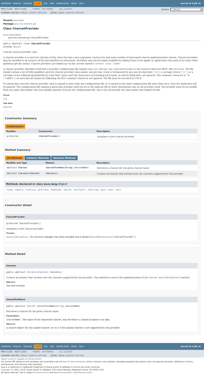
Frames (36, 9)
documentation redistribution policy (75, 372)
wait (103, 189)
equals (19, 189)
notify (67, 189)
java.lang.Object (12, 34)
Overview (6, 3)
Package (27, 3)
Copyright (6, 370)
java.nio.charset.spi (25, 23)
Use (46, 3)
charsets (51, 173)
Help (81, 3)
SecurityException (17, 237)
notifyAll (79, 189)
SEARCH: (165, 9)
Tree (52, 3)
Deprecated (62, 3)
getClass (43, 189)
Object (17, 46)
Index (74, 3)
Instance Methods (37, 158)
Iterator (23, 173)
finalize (30, 189)
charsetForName (54, 167)
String (68, 167)
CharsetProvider (48, 136)
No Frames (48, 9)
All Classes (65, 9)
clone (9, 189)
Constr (32, 13)
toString (93, 189)
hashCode (56, 189)
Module (17, 3)
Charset (22, 167)
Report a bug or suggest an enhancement (21, 359)
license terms (42, 372)
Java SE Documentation (74, 362)
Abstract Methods (64, 158)
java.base (18, 20)
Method (42, 13)
